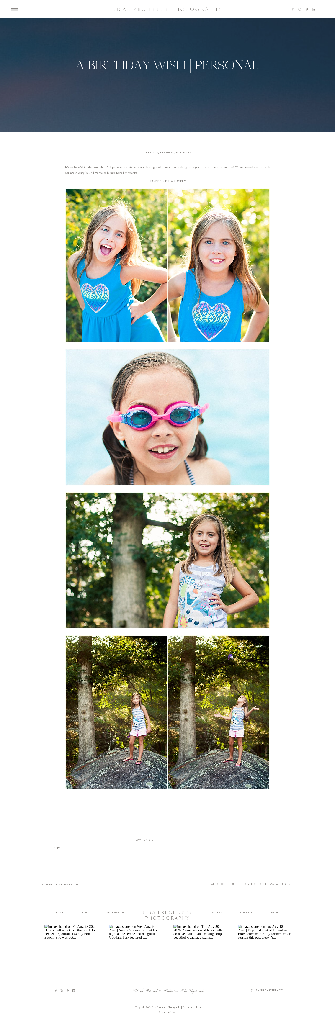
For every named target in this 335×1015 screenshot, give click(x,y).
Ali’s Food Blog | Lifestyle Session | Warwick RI (249, 884)
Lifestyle (151, 152)
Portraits (183, 152)
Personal (167, 152)
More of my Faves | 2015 (64, 884)
